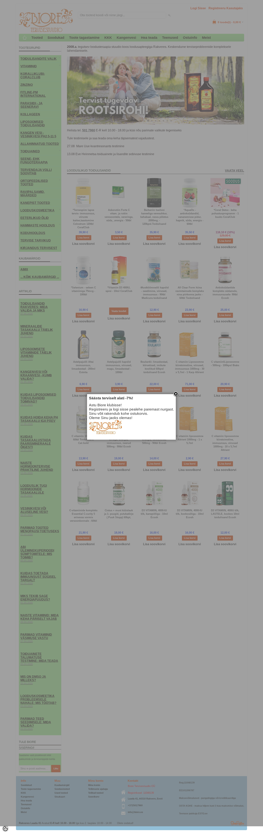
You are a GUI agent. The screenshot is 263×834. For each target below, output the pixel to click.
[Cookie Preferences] (5, 828)
